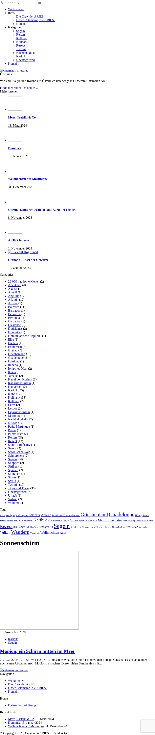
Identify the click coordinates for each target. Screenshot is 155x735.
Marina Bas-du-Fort (88, 521)
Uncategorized (25, 60)
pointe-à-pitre (146, 521)
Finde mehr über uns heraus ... (19, 87)
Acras (2, 515)
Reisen (20, 34)
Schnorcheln (16, 455)
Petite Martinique (19, 426)
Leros (11, 404)
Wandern (14, 502)
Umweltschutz (118, 527)
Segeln (20, 31)
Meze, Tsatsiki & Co (21, 719)
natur (118, 520)
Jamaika (13, 375)
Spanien (13, 470)
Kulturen (21, 38)
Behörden (14, 314)
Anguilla (13, 296)
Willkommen (16, 9)
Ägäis (12, 288)
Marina (74, 520)
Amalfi (12, 292)
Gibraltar (75, 515)
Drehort (67, 515)
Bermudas (14, 317)
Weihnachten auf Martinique (26, 726)
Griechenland (16, 354)
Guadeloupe (16, 357)
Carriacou (14, 321)
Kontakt (21, 23)
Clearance (14, 325)
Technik (21, 49)
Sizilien (13, 466)
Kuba (11, 394)
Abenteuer (14, 285)
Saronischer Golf (19, 452)
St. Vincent (84, 527)
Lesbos (12, 408)
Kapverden (15, 386)
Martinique (15, 415)
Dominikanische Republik (24, 336)
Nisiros (12, 423)
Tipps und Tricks (18, 488)
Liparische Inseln (19, 412)
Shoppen (13, 463)
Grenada (13, 350)
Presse (12, 430)
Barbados (14, 310)
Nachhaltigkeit (25, 52)
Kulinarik (22, 42)
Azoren (13, 303)
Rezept (20, 45)
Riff (15, 527)
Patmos (126, 521)
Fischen (13, 343)
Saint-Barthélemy (19, 444)
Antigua (10, 515)
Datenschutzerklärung (22, 705)
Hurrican (13, 361)
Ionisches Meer (17, 368)
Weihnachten (49, 532)
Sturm (12, 477)
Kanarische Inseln (19, 383)
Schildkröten (32, 527)
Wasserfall (35, 533)
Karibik (21, 56)
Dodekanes (15, 328)
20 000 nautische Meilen (23, 281)
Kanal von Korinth (20, 379)
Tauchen (100, 527)
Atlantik (13, 299)
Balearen (13, 307)
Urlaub (12, 495)
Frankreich (15, 346)
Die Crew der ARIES (30, 16)
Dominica (14, 332)
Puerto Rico (15, 434)
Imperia (13, 365)
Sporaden (14, 473)
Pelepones (135, 521)
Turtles (108, 527)
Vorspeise (143, 527)
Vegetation (132, 526)
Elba (11, 339)
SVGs (12, 481)
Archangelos (22, 515)
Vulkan (12, 499)
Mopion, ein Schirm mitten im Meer (37, 651)
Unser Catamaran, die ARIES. (35, 20)
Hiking (138, 515)
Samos (12, 448)
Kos (50, 520)
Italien (12, 372)
